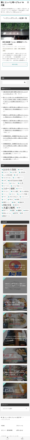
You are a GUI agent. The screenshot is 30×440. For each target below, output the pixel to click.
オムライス (5, 183)
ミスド (4, 199)
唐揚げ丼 (21, 202)
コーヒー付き (16, 186)
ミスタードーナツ (24, 196)
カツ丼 (21, 183)
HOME (3, 425)
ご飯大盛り (23, 172)
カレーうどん (6, 185)
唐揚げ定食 (7, 205)
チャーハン (5, 194)
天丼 (19, 207)
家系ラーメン (5, 210)
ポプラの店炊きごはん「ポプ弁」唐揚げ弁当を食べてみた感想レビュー (15, 356)
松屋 (13, 210)
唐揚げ (14, 202)
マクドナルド (14, 197)
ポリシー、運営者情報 (6, 430)
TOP (12, 417)
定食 (15, 48)
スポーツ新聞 (8, 189)
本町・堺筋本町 (21, 48)
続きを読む (15, 64)
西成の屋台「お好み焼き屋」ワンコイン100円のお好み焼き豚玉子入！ (15, 250)
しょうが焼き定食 (7, 175)
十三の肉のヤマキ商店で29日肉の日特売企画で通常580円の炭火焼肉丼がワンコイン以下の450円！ (15, 338)
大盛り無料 (9, 208)
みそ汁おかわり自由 (15, 180)
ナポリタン (13, 194)
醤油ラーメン (6, 216)
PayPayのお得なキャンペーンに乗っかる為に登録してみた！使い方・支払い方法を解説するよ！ (15, 233)
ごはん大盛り (14, 172)
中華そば (11, 199)
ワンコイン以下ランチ (8, 48)
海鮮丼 (20, 210)
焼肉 (4, 50)
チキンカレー (6, 191)
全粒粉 (17, 199)
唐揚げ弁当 (17, 204)
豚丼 (22, 213)
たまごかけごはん (7, 177)
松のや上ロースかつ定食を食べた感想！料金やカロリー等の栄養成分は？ (15, 391)
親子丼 (16, 213)
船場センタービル (7, 213)
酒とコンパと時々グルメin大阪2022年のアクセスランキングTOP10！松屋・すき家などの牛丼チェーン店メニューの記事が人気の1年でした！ (15, 99)
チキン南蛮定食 (25, 191)
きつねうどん (5, 172)
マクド (4, 196)
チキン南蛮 (15, 191)
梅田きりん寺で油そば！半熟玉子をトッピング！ (15, 320)
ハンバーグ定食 (23, 194)
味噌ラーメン (6, 202)
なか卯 (4, 180)
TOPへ (22, 438)
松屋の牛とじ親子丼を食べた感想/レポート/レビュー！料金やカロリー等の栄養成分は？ (15, 285)
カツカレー (13, 183)
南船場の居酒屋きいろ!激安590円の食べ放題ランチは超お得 (15, 373)
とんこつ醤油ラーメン (18, 177)
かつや (21, 169)
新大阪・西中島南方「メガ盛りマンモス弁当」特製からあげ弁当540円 (15, 303)
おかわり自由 (9, 169)
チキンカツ (20, 188)
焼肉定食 (26, 210)
